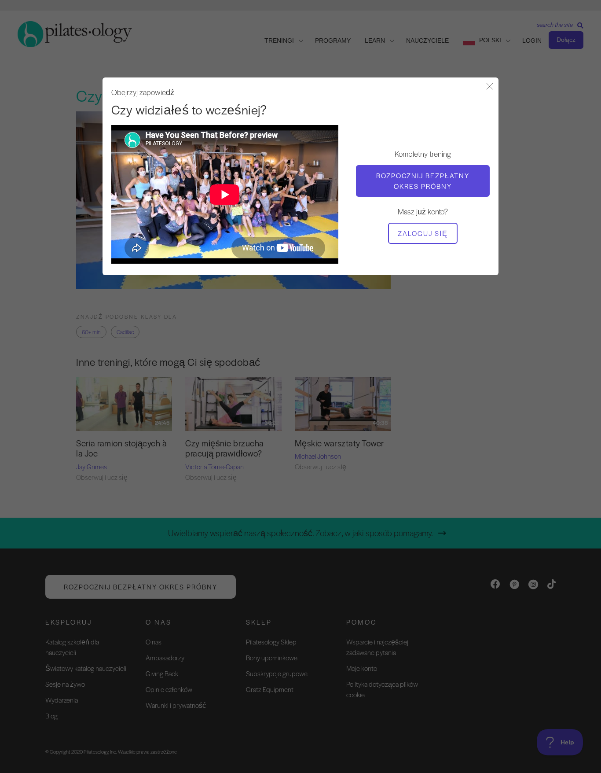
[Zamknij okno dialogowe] (489, 87)
